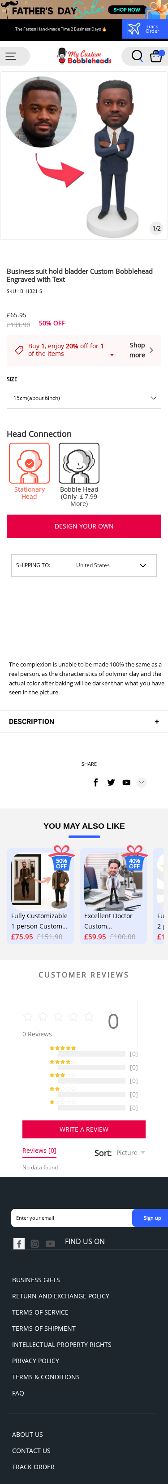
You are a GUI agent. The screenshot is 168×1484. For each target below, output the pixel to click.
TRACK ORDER (33, 1444)
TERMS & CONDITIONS (46, 1354)
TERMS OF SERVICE (40, 1289)
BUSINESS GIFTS (36, 1257)
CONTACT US (31, 1428)
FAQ (18, 1370)
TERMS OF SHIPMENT (44, 1306)
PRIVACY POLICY (35, 1338)
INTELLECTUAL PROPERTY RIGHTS (62, 1322)
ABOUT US (27, 1412)
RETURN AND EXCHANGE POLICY (60, 1273)
